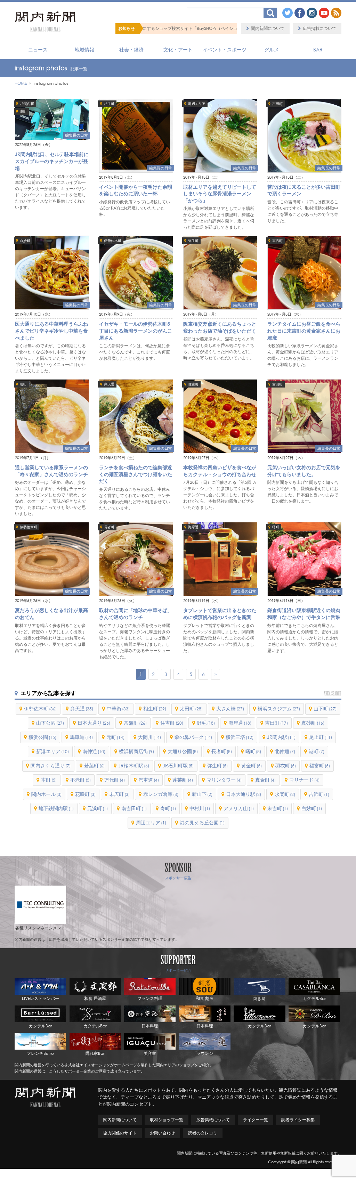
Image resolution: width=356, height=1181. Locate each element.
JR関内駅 (27, 103)
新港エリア (52, 751)
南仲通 (93, 751)
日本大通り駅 (243, 794)
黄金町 (251, 765)
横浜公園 (42, 737)
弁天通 (109, 384)
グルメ (271, 49)
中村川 (199, 808)
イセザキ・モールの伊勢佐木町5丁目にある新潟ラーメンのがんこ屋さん (135, 330)
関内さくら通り (51, 765)
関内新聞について (267, 28)
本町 (49, 779)
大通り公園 (183, 751)
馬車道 (81, 737)
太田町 (191, 708)
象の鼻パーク (193, 737)
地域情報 (84, 49)
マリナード (304, 779)
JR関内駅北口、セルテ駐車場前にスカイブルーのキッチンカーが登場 (52, 161)
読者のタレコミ (202, 1133)
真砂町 (312, 722)
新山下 (202, 794)
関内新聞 (299, 1162)
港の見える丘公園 (202, 822)
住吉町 (193, 384)
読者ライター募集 (298, 1120)
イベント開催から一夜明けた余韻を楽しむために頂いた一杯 (135, 190)
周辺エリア (196, 103)
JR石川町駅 (178, 765)
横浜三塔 (239, 737)
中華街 (118, 708)
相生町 (109, 103)
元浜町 (97, 808)
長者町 (109, 527)
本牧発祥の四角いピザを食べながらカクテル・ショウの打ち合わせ (219, 471)
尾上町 (320, 737)
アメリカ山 (239, 808)
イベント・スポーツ (224, 49)
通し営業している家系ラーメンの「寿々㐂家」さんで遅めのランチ (51, 471)
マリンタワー (224, 779)
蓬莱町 (182, 779)
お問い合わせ (162, 1133)
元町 (115, 737)
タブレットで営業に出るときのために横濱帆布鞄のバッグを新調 (219, 613)
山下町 (325, 708)
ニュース (38, 49)
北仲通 (285, 751)
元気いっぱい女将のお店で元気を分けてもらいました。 (303, 471)
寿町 (168, 808)
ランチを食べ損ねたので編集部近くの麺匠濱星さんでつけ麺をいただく (135, 474)
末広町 (119, 794)
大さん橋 (230, 708)
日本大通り (94, 722)
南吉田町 (134, 808)
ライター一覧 (255, 1120)
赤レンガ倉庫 (160, 794)
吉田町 (277, 103)
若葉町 (94, 765)
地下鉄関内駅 (56, 808)
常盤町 (135, 722)
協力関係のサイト (120, 1133)
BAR (318, 49)
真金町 (265, 779)
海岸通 (193, 527)
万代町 (114, 779)
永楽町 (285, 794)
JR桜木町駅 (133, 765)
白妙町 (25, 240)
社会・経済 (131, 49)
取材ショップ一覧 (166, 1120)
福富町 (319, 765)
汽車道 (148, 779)
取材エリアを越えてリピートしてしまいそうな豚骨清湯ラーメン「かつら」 (219, 194)
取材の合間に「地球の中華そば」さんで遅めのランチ (135, 613)
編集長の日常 (76, 135)
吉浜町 (319, 794)
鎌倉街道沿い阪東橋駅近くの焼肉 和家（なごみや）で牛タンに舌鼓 (303, 613)
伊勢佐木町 (112, 240)
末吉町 (277, 240)
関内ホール (46, 794)
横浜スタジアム (279, 708)
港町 (23, 111)
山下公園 (50, 722)
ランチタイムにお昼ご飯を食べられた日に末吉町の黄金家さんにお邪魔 (303, 330)
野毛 (206, 722)
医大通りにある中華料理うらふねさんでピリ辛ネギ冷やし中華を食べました (51, 330)
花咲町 (85, 794)
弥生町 (193, 240)
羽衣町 (285, 765)
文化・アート (178, 49)
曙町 (23, 384)
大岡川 (149, 737)
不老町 (80, 779)
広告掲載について (319, 28)
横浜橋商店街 (136, 751)
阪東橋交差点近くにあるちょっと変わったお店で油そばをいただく (219, 327)
